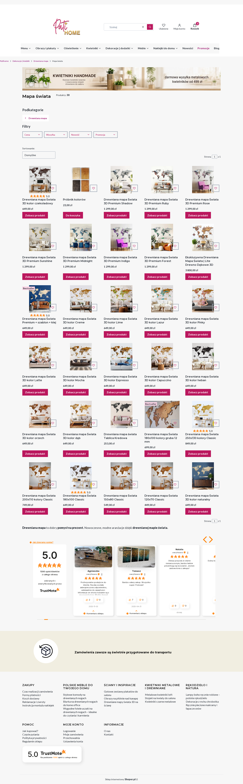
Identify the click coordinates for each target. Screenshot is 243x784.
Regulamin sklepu (32, 741)
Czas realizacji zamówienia (37, 691)
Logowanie (69, 730)
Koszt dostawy (30, 698)
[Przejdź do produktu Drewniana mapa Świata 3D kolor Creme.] (80, 298)
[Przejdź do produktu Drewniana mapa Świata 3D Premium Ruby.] (162, 179)
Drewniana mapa (41, 61)
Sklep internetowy (120, 779)
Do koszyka (73, 215)
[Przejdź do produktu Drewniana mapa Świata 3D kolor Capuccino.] (162, 356)
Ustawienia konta (73, 741)
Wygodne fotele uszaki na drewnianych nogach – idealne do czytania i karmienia (80, 712)
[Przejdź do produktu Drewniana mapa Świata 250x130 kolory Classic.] (203, 414)
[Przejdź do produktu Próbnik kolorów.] (80, 179)
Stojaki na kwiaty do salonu (160, 698)
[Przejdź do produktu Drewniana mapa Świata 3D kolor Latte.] (40, 356)
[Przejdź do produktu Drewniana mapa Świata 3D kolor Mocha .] (80, 356)
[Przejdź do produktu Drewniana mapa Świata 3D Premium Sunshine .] (40, 237)
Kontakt (108, 734)
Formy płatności (31, 694)
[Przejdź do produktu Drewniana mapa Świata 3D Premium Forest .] (162, 237)
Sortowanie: (28, 148)
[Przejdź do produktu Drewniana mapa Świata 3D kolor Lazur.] (162, 298)
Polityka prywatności (34, 737)
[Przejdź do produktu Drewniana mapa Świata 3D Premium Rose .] (203, 179)
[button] (150, 27)
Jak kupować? (30, 730)
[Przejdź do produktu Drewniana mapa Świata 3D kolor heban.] (203, 356)
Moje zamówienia (73, 734)
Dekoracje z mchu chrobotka (202, 701)
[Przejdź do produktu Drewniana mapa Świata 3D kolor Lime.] (121, 298)
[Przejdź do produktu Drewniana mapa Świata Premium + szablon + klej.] (40, 298)
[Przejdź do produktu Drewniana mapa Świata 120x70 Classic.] (162, 476)
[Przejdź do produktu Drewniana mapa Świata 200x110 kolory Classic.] (40, 476)
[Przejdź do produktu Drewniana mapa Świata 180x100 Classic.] (80, 476)
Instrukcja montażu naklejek (38, 705)
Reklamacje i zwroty (33, 701)
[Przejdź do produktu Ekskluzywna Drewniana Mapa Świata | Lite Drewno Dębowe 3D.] (203, 237)
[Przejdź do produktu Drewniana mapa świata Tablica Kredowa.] (121, 414)
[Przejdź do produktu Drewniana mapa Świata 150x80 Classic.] (121, 476)
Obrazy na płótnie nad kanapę (121, 698)
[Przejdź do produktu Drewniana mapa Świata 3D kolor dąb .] (80, 414)
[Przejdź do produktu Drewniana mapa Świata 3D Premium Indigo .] (121, 237)
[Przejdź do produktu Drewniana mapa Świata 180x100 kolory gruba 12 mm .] (162, 414)
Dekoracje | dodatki (21, 61)
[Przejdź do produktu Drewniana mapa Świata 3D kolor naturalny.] (203, 476)
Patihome (4, 61)
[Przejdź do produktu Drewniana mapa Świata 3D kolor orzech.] (40, 414)
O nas (107, 730)
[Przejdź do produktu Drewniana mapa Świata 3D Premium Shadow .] (121, 179)
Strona (207, 156)
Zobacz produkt (35, 215)
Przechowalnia (71, 737)
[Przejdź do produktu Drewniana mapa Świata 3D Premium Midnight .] (80, 237)
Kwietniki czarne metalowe (160, 701)
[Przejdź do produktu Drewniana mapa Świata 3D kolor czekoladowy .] (40, 179)
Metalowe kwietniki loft (158, 694)
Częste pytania (30, 734)
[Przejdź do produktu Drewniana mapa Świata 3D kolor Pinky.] (203, 298)
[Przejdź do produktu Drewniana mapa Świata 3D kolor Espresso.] (121, 356)
